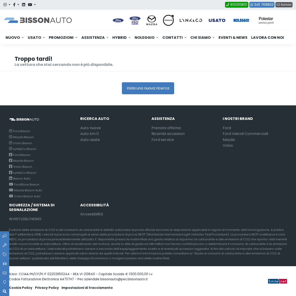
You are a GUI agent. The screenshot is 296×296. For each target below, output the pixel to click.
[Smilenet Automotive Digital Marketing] (277, 281)
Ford (227, 128)
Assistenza (93, 37)
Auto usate (90, 139)
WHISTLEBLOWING (25, 219)
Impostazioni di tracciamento (87, 288)
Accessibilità (91, 214)
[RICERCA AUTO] (4, 236)
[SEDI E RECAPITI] (4, 282)
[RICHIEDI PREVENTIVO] (4, 254)
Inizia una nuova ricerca (148, 88)
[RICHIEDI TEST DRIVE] (4, 263)
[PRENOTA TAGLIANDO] (4, 245)
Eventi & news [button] (233, 37)
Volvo (228, 145)
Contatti (172, 37)
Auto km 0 (89, 133)
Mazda (229, 139)
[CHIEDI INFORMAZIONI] (4, 273)
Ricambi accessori (168, 133)
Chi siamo (200, 37)
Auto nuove (90, 128)
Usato (34, 37)
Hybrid (119, 37)
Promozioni (61, 37)
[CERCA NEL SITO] (4, 291)
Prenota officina (166, 128)
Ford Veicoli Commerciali (245, 133)
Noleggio (144, 37)
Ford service (162, 139)
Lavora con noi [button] (267, 37)
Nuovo (13, 37)
